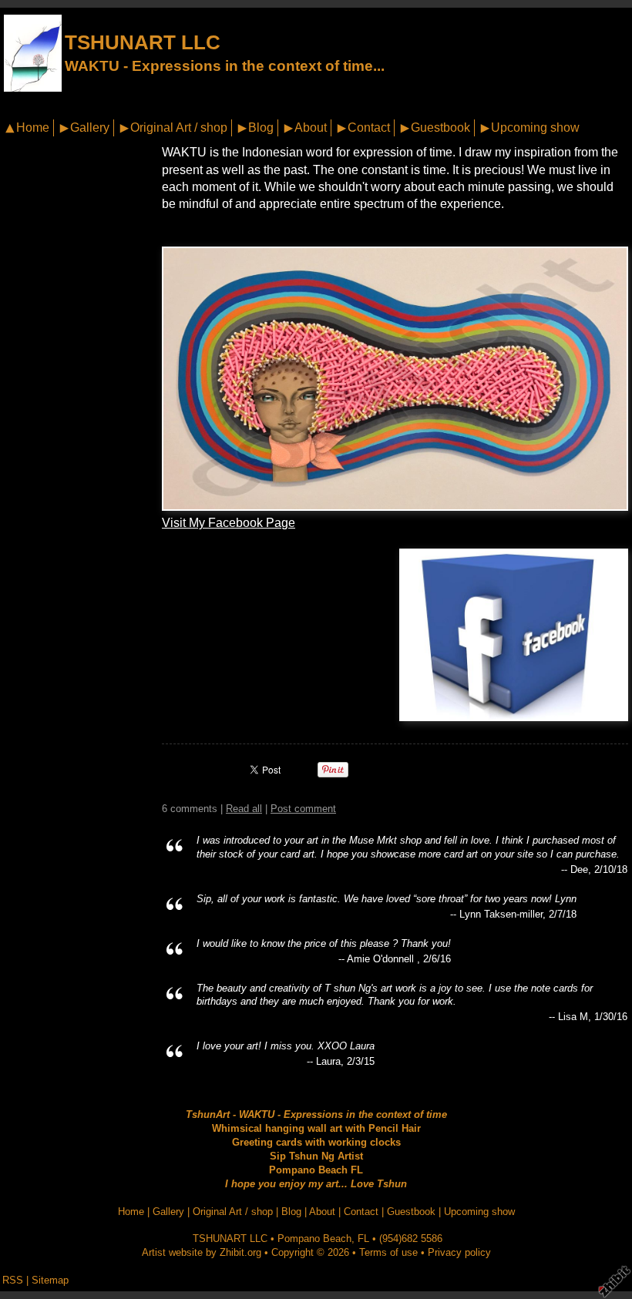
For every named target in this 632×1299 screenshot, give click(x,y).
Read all (244, 808)
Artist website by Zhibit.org (201, 1252)
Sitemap (50, 1280)
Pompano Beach (314, 1238)
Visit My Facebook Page (228, 522)
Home (32, 127)
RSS (12, 1280)
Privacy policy (459, 1252)
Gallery (89, 127)
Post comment (303, 808)
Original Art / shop (178, 127)
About (310, 127)
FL (363, 1238)
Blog (261, 127)
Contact (369, 127)
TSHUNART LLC (142, 42)
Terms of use (388, 1252)
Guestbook (440, 127)
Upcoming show (535, 127)
